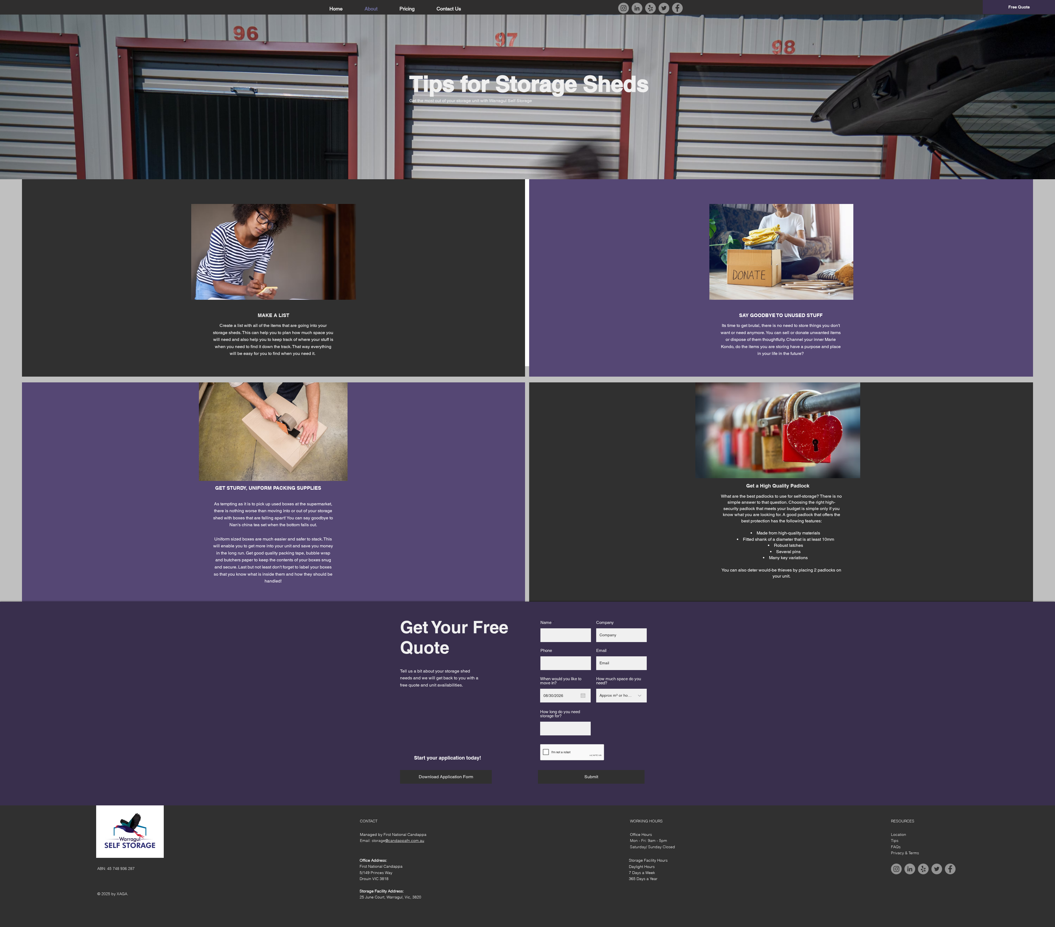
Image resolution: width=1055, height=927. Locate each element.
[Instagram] (623, 8)
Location (898, 834)
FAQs (896, 846)
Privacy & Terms (905, 852)
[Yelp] (650, 8)
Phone (546, 650)
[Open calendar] (583, 695)
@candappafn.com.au (404, 840)
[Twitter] (664, 8)
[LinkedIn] (637, 8)
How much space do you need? (618, 681)
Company (605, 622)
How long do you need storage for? (560, 714)
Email (601, 650)
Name (545, 622)
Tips (894, 840)
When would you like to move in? (560, 681)
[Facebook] (677, 8)
